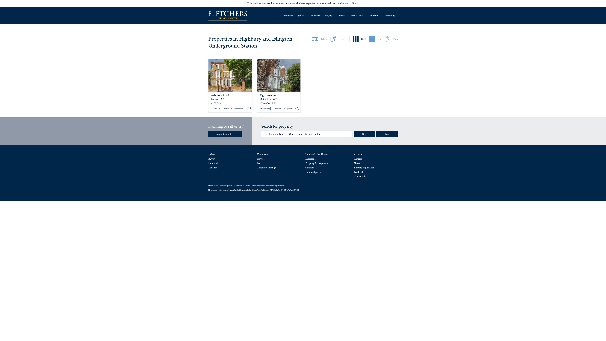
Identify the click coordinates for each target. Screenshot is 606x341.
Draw (342, 39)
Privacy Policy (213, 186)
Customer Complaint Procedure (254, 186)
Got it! (355, 3)
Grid (363, 39)
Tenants (341, 15)
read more (342, 3)
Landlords (314, 15)
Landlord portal (313, 172)
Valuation (373, 15)
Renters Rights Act (364, 167)
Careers (358, 159)
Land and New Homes (316, 154)
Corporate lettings (266, 167)
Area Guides (357, 15)
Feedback (358, 172)
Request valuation (225, 134)
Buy (364, 134)
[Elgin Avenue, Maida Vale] (279, 75)
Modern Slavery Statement (275, 186)
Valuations (262, 154)
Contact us (389, 15)
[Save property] (249, 109)
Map (395, 39)
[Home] (227, 16)
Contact (309, 167)
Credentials (360, 176)
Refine (323, 39)
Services (261, 159)
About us (288, 15)
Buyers (328, 15)
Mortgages (310, 159)
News (357, 163)
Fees (259, 163)
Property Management (317, 163)
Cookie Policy (223, 186)
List (379, 39)
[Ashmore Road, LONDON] (230, 75)
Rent (386, 134)
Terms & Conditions (235, 186)
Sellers (301, 15)
